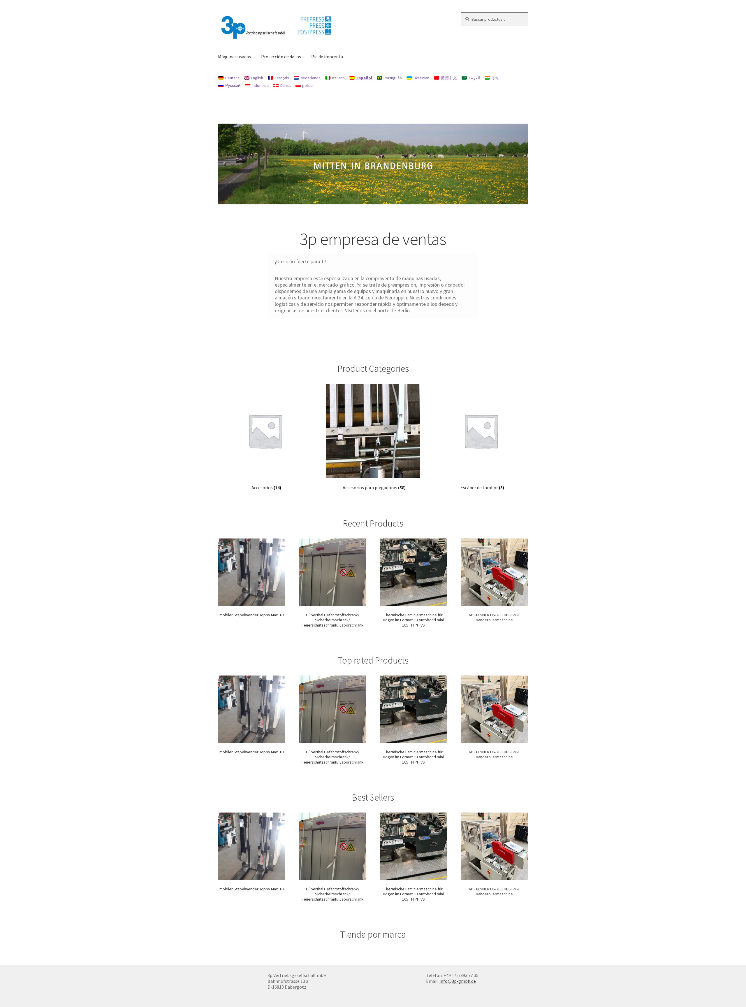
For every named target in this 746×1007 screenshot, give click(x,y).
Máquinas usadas (234, 56)
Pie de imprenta (327, 56)
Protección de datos (281, 56)
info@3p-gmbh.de (457, 981)
